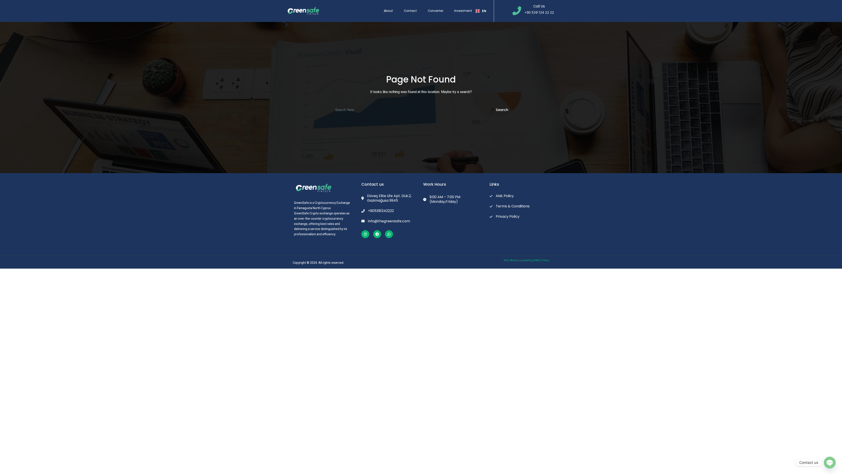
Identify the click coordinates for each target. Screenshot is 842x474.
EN (484, 11)
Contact (410, 11)
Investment (463, 11)
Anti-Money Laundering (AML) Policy (526, 260)
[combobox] (480, 11)
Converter (435, 11)
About (388, 11)
